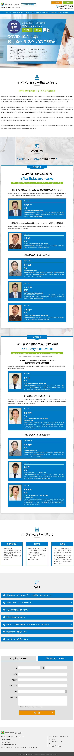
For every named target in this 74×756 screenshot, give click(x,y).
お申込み (56, 2)
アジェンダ (30, 12)
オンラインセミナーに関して (41, 12)
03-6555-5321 (6, 742)
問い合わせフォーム (55, 658)
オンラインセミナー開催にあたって (16, 12)
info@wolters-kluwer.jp (10, 744)
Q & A (52, 12)
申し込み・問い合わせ (61, 12)
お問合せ (68, 2)
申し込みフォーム (18, 658)
